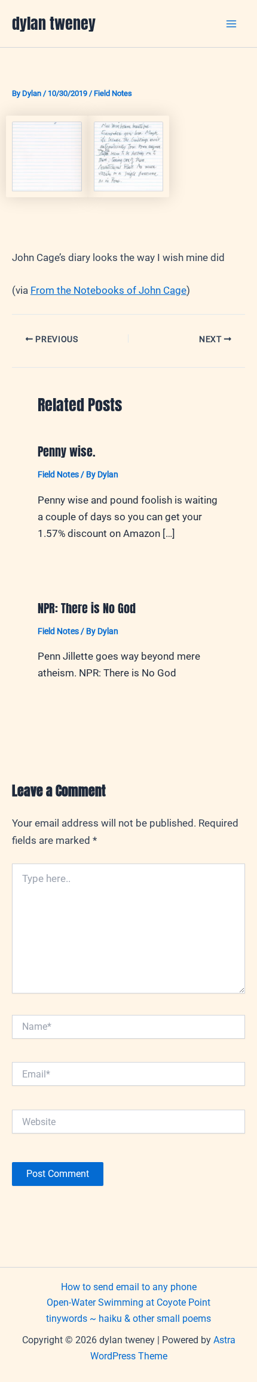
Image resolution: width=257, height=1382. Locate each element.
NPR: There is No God (87, 608)
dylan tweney (54, 23)
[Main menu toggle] (232, 24)
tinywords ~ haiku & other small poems (128, 1318)
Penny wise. (67, 451)
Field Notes (113, 93)
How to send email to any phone (129, 1287)
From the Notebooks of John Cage (108, 290)
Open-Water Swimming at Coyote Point (128, 1302)
